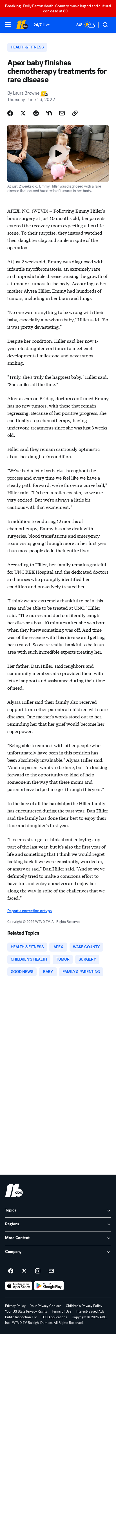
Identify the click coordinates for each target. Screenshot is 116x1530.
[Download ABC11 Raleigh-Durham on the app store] (18, 1285)
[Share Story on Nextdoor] (49, 113)
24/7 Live (42, 25)
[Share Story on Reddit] (36, 113)
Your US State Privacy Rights (26, 1311)
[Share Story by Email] (62, 113)
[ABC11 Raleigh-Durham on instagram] (37, 1271)
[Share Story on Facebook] (10, 113)
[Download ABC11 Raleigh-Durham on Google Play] (49, 1285)
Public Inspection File (21, 1317)
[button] (8, 24)
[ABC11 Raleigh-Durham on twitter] (24, 1271)
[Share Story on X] (23, 113)
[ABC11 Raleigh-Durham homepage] (22, 24)
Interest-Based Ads (90, 1311)
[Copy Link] (75, 113)
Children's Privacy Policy (84, 1306)
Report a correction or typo (29, 911)
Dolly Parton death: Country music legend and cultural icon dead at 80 (58, 8)
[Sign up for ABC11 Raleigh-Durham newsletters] (51, 1271)
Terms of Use (61, 1311)
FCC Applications (54, 1317)
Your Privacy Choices (45, 1306)
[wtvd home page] (14, 1190)
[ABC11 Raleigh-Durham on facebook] (10, 1271)
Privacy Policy (15, 1306)
